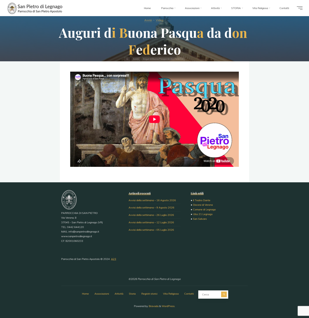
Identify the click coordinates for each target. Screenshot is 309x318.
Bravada (153, 306)
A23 (113, 259)
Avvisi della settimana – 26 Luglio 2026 (151, 215)
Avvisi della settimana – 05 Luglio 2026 (151, 229)
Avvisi (148, 20)
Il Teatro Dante (201, 200)
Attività (119, 293)
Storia (132, 293)
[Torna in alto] (296, 305)
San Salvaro (200, 218)
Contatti (189, 293)
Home (85, 293)
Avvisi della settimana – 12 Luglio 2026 (151, 222)
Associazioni (101, 293)
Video (159, 20)
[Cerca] (224, 294)
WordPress (168, 306)
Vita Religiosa (171, 293)
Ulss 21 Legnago (203, 214)
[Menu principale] (300, 8)
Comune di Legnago (204, 209)
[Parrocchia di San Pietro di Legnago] (34, 8)
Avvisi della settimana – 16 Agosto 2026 (152, 200)
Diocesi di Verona (203, 204)
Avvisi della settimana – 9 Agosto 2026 (151, 207)
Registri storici (149, 293)
